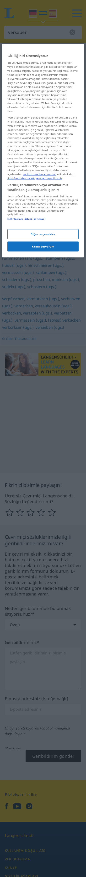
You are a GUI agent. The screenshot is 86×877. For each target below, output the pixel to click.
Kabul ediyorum (43, 246)
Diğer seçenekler (43, 234)
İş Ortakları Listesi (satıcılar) (26, 218)
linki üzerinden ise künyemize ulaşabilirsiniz (34, 178)
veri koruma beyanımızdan (39, 174)
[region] (43, 150)
